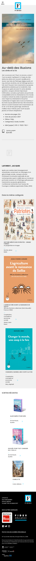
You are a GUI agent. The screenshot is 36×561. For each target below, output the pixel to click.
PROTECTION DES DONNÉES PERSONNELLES (14, 532)
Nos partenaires (7, 500)
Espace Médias (6, 501)
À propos (5, 498)
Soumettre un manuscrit (10, 503)
